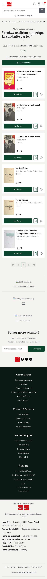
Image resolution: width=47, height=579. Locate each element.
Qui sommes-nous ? (23, 440)
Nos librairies (23, 445)
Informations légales (23, 471)
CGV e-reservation (23, 487)
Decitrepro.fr (23, 453)
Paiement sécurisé (23, 388)
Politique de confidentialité (23, 475)
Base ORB (23, 457)
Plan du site (23, 491)
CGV (23, 483)
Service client (23, 400)
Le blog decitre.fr (23, 426)
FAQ (23, 303)
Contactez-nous (23, 320)
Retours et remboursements (23, 392)
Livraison (23, 384)
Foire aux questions (23, 380)
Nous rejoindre (23, 449)
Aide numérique (23, 396)
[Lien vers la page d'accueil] (9, 4)
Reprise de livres (23, 418)
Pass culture (23, 422)
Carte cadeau (23, 414)
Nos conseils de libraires (23, 286)
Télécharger (18, 94)
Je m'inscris (36, 349)
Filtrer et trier (25, 63)
